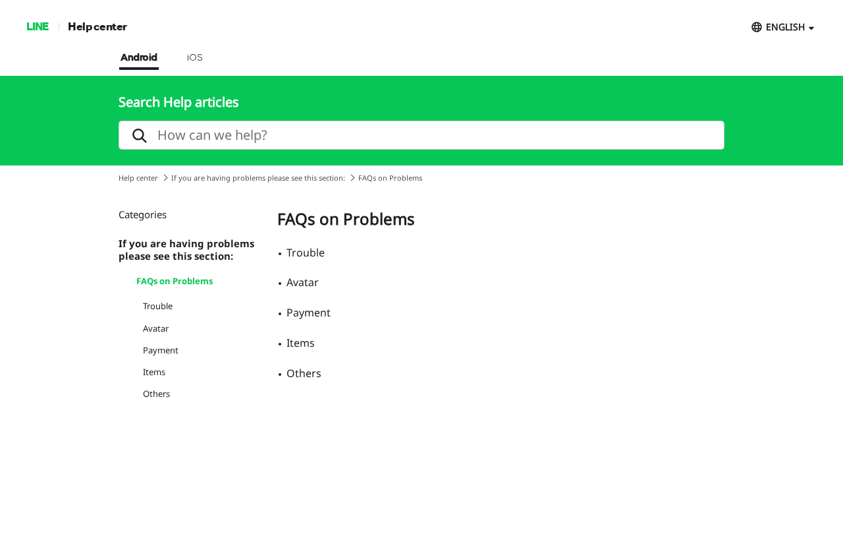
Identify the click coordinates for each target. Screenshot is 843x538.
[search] (421, 135)
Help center (97, 26)
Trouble (158, 306)
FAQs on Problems (174, 281)
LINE (37, 26)
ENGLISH (785, 26)
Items (154, 372)
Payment (160, 350)
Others (156, 394)
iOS (194, 58)
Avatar (156, 328)
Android (139, 58)
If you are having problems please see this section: (258, 177)
